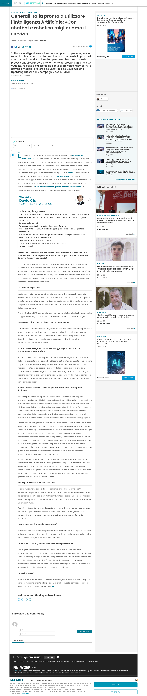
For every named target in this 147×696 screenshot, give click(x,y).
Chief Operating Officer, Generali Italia (35, 204)
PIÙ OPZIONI (115, 692)
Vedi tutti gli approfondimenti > (125, 180)
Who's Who (25, 197)
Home (13, 41)
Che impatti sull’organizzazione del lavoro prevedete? (43, 243)
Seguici (48, 657)
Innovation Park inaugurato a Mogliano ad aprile (58, 187)
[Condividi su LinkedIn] (15, 46)
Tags (27, 662)
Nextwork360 (18, 671)
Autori (22, 662)
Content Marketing (89, 3)
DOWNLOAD (128, 56)
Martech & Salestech (105, 3)
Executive (22, 41)
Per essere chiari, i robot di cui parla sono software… (42, 226)
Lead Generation (74, 3)
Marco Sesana (63, 176)
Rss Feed (34, 662)
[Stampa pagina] (30, 46)
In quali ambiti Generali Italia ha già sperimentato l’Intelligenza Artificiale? (52, 234)
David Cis (27, 200)
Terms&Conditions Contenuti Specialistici (71, 662)
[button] (6, 3)
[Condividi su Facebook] (12, 46)
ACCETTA (115, 684)
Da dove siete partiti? (28, 223)
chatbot (71, 173)
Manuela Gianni (17, 81)
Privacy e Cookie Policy (47, 662)
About (16, 662)
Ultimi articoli (51, 3)
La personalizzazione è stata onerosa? (36, 240)
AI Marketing (62, 3)
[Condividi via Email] (22, 46)
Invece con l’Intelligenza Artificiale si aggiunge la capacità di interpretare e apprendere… (52, 230)
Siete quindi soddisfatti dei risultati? (35, 237)
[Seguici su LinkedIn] (58, 657)
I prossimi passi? (26, 246)
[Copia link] (26, 46)
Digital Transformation (37, 41)
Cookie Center (93, 662)
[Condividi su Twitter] (19, 46)
